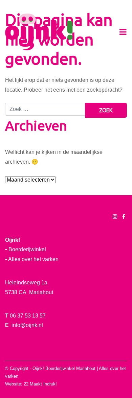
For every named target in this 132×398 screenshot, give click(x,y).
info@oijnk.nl (27, 325)
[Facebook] (123, 216)
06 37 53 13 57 (28, 316)
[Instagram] (115, 216)
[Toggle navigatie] (123, 32)
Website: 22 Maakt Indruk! (31, 384)
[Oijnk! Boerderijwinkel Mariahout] (39, 32)
